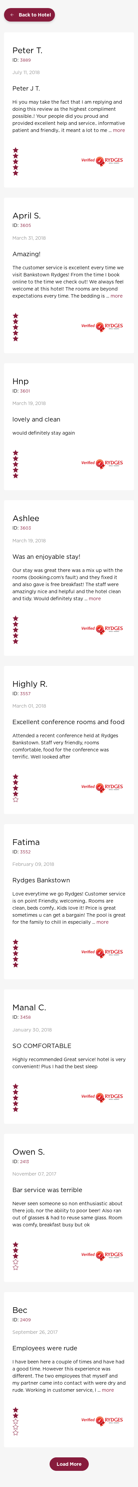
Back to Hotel (35, 15)
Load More (69, 1464)
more (119, 130)
